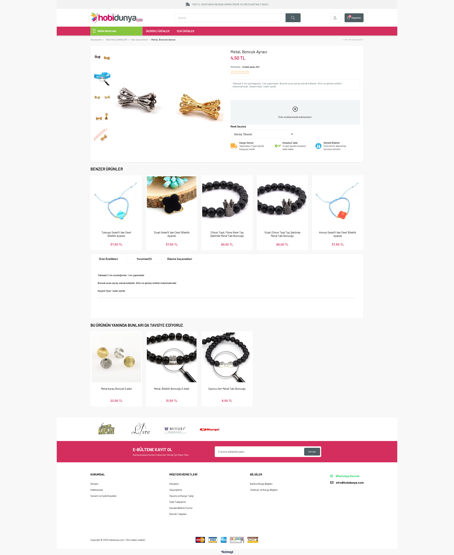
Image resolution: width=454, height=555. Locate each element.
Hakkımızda (96, 489)
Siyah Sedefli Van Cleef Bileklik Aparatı (172, 234)
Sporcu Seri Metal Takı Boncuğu (227, 388)
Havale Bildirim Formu (180, 507)
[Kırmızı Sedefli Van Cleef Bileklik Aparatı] (337, 201)
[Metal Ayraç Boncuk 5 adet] (116, 357)
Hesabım (174, 483)
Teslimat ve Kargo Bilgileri (264, 489)
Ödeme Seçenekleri (179, 258)
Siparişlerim (175, 489)
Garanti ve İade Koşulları (103, 495)
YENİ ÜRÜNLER (185, 31)
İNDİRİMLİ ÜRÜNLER (157, 31)
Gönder (312, 451)
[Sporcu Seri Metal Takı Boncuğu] (227, 357)
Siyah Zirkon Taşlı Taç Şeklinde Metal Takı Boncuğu (282, 234)
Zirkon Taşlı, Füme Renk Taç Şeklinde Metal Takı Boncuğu (227, 234)
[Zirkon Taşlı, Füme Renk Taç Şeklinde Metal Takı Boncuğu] (227, 201)
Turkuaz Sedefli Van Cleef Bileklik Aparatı (116, 234)
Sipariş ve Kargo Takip (181, 495)
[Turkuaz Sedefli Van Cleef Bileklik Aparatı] (116, 201)
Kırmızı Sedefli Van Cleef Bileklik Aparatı (337, 234)
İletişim (94, 483)
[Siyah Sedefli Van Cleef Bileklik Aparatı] (171, 201)
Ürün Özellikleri (108, 258)
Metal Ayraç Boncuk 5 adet (116, 388)
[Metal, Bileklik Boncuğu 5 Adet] (171, 357)
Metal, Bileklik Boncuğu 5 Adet (171, 388)
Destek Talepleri (178, 513)
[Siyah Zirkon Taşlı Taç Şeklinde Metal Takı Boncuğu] (282, 201)
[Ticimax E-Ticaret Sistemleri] (227, 552)
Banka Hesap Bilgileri (261, 483)
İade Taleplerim (177, 501)
